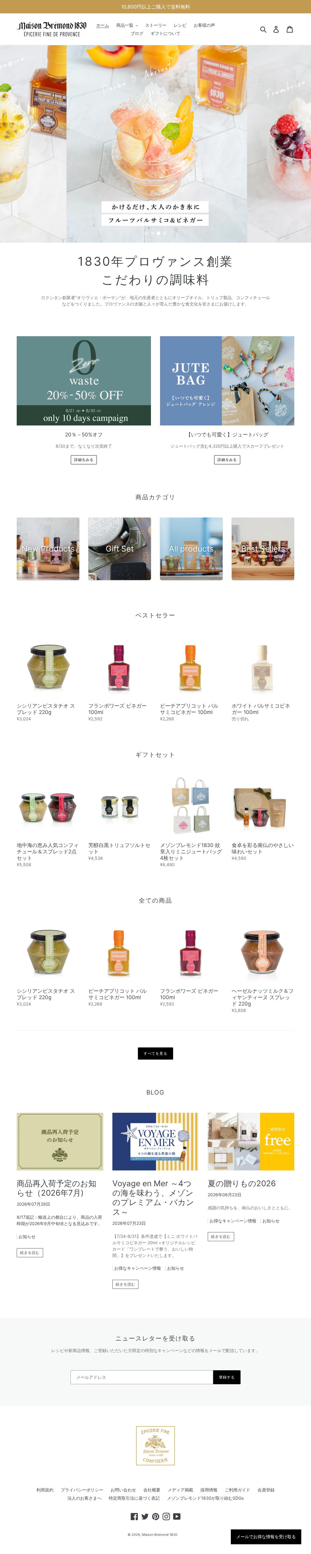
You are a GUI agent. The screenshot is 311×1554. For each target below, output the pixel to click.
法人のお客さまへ (84, 1498)
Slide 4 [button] (164, 233)
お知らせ (27, 1236)
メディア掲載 (180, 1489)
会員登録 (266, 1489)
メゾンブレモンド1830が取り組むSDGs (205, 1498)
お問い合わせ (123, 1489)
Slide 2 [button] (152, 233)
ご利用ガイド (237, 1489)
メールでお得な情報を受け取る (266, 1537)
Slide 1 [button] (146, 233)
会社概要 (151, 1489)
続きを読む (30, 1252)
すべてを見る (155, 1053)
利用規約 (44, 1489)
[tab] (146, 233)
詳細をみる (84, 459)
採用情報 (208, 1489)
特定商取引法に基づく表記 (134, 1498)
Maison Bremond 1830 (159, 1534)
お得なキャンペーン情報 (137, 1268)
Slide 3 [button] (158, 233)
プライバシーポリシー (82, 1489)
